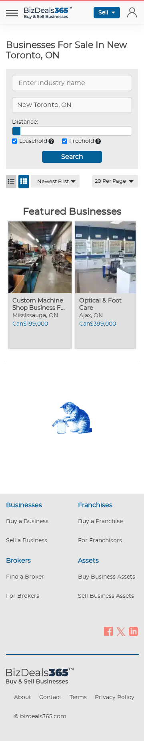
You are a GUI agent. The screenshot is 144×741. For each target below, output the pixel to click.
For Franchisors (100, 540)
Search (72, 157)
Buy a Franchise (100, 521)
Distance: (25, 122)
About (22, 697)
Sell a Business (26, 540)
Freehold (81, 141)
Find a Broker (25, 577)
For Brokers (22, 596)
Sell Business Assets (106, 596)
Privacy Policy (114, 697)
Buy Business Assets (106, 577)
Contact (50, 697)
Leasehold (33, 141)
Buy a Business (27, 521)
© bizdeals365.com (40, 716)
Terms (78, 697)
